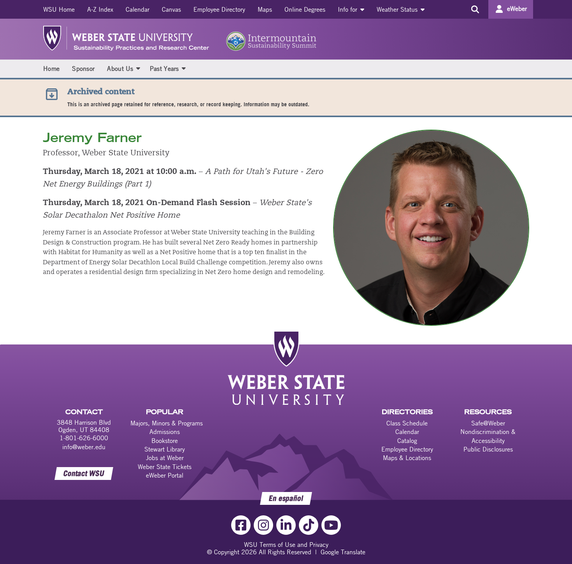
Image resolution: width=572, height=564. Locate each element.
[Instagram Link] (263, 525)
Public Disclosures (488, 449)
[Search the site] (474, 9)
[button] (138, 68)
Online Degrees (304, 9)
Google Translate (343, 552)
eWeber (517, 8)
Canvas (171, 9)
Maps (265, 9)
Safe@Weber (488, 423)
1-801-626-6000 (84, 438)
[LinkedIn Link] (286, 525)
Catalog (407, 441)
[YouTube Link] (331, 525)
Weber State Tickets (164, 467)
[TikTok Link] (308, 525)
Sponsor (83, 68)
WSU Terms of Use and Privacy (286, 544)
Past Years (164, 68)
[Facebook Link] (241, 525)
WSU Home (59, 9)
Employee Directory (219, 9)
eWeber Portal (164, 475)
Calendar (137, 9)
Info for (348, 9)
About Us (120, 68)
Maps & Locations (407, 458)
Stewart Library (164, 449)
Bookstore (164, 441)
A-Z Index (100, 9)
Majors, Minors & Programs (166, 423)
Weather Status (398, 9)
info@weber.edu (83, 447)
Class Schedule (407, 423)
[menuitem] (59, 9)
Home (51, 68)
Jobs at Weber (165, 458)
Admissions (164, 432)
